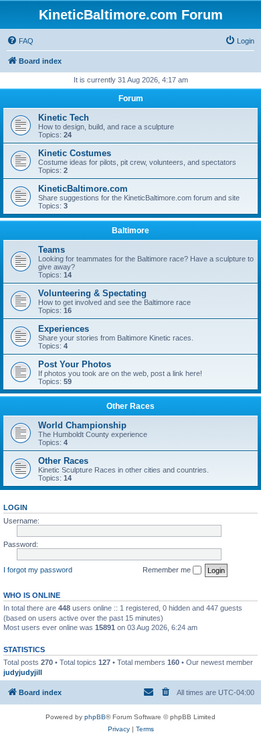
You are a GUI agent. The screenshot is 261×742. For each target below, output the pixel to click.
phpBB (95, 717)
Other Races (130, 406)
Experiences (63, 329)
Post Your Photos (74, 364)
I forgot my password (37, 570)
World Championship (82, 425)
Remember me (168, 570)
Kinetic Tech (63, 118)
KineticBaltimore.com (83, 189)
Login (15, 507)
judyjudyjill (22, 672)
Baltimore (130, 230)
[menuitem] (20, 41)
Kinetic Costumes (74, 153)
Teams (51, 250)
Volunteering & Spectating (92, 293)
